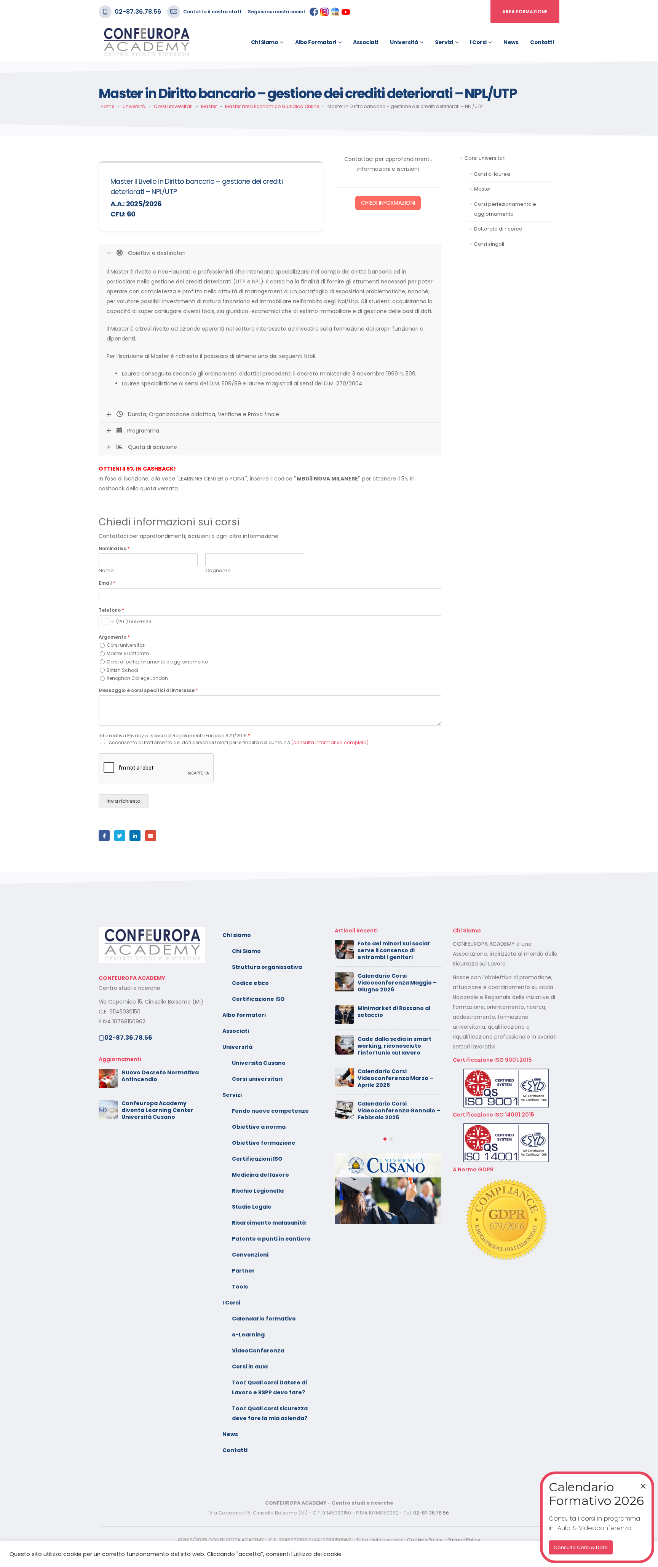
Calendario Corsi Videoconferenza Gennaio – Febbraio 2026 (399, 1110)
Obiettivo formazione (263, 1143)
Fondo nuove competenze (270, 1111)
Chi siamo (264, 42)
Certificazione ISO (258, 999)
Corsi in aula (250, 1366)
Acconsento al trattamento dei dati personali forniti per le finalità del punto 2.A (239, 742)
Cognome (218, 571)
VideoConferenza (258, 1350)
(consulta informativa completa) (330, 742)
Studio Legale (252, 1207)
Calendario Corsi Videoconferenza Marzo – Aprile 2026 (395, 1078)
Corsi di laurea (492, 174)
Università (404, 42)
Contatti (542, 42)
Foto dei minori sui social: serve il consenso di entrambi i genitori (394, 950)
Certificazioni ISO (257, 1159)
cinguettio (119, 835)
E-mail (150, 835)
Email (107, 583)
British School (122, 670)
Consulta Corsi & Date (581, 1547)
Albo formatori (315, 42)
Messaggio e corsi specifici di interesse (148, 690)
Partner (243, 1270)
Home (107, 106)
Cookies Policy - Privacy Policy (443, 1540)
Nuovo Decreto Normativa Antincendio (160, 1076)
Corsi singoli (489, 244)
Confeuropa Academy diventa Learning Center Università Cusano (157, 1110)
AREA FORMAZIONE (525, 11)
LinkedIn (135, 835)
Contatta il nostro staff (212, 11)
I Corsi (478, 42)
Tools (240, 1286)
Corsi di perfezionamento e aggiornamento (157, 662)
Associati (365, 42)
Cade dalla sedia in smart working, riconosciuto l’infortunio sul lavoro (394, 1045)
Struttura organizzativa (267, 967)
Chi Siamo (246, 951)
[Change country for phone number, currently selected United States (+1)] (107, 621)
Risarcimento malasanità (269, 1223)
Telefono (111, 610)
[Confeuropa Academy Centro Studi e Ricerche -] (146, 42)
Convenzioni (250, 1254)
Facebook (104, 835)
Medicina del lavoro (260, 1175)
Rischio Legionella (258, 1191)
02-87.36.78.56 (138, 11)
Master (209, 106)
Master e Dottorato (128, 653)
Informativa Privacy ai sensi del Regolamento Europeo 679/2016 (174, 735)
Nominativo (114, 549)
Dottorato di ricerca (498, 229)
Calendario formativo (264, 1318)
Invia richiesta (124, 801)
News (510, 42)
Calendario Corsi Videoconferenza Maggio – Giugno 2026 (397, 982)
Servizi (444, 42)
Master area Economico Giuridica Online (272, 106)
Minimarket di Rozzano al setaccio (394, 1011)
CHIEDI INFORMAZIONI (388, 203)
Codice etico (250, 983)
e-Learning (248, 1334)
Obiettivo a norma (259, 1127)
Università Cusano (259, 1063)
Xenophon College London (137, 678)
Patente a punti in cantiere (271, 1238)
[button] (385, 1139)
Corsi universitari (173, 106)
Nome (106, 571)
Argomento (114, 637)
